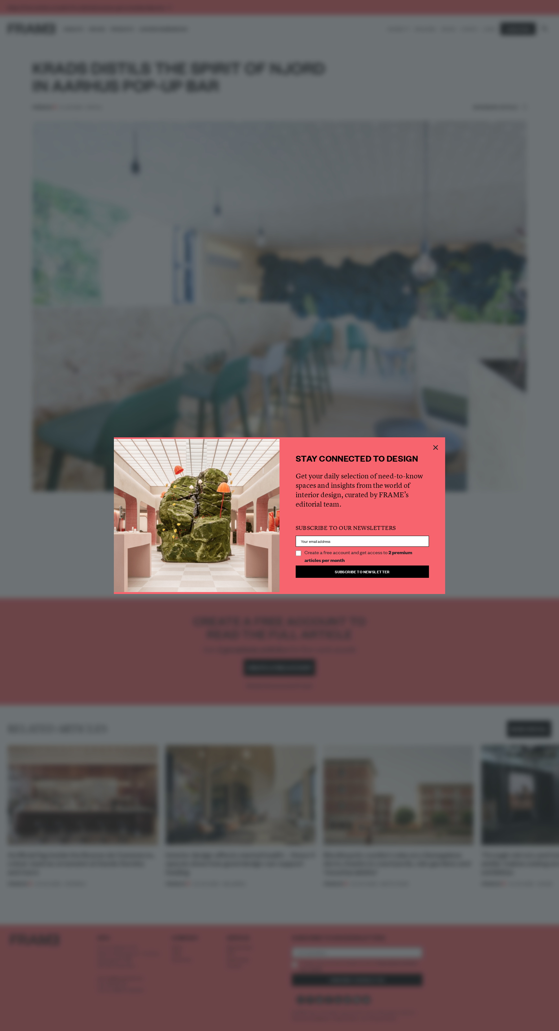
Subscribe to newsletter (362, 571)
